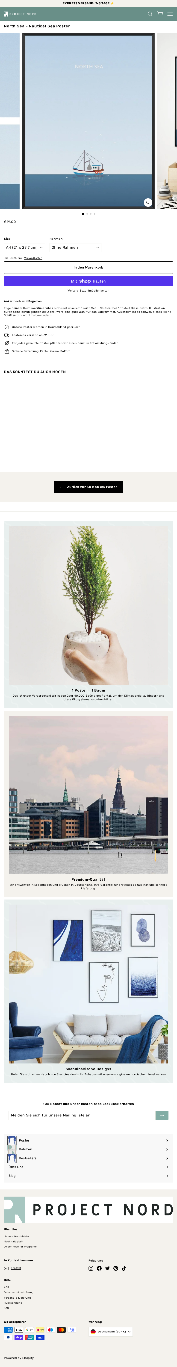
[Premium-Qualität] (88, 795)
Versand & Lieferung (17, 1297)
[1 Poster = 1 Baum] (88, 605)
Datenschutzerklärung (19, 1292)
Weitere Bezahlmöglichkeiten (88, 290)
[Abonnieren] (162, 1115)
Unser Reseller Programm (21, 1246)
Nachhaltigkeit (13, 1241)
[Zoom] (148, 202)
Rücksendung (13, 1302)
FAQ (6, 1307)
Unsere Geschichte (16, 1236)
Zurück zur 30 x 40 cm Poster (91, 487)
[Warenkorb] (160, 14)
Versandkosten (33, 258)
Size (7, 238)
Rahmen (56, 238)
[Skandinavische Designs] (88, 984)
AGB (6, 1287)
